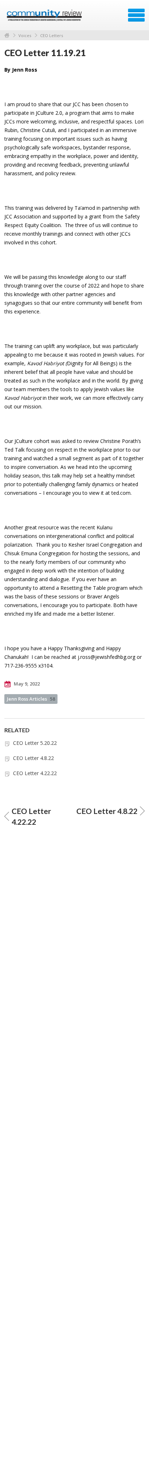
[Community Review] (45, 18)
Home (6, 35)
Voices (24, 35)
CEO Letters (51, 35)
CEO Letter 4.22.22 (35, 773)
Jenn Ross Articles (31, 699)
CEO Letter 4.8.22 (33, 758)
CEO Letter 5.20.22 (35, 742)
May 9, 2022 (26, 683)
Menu (136, 15)
